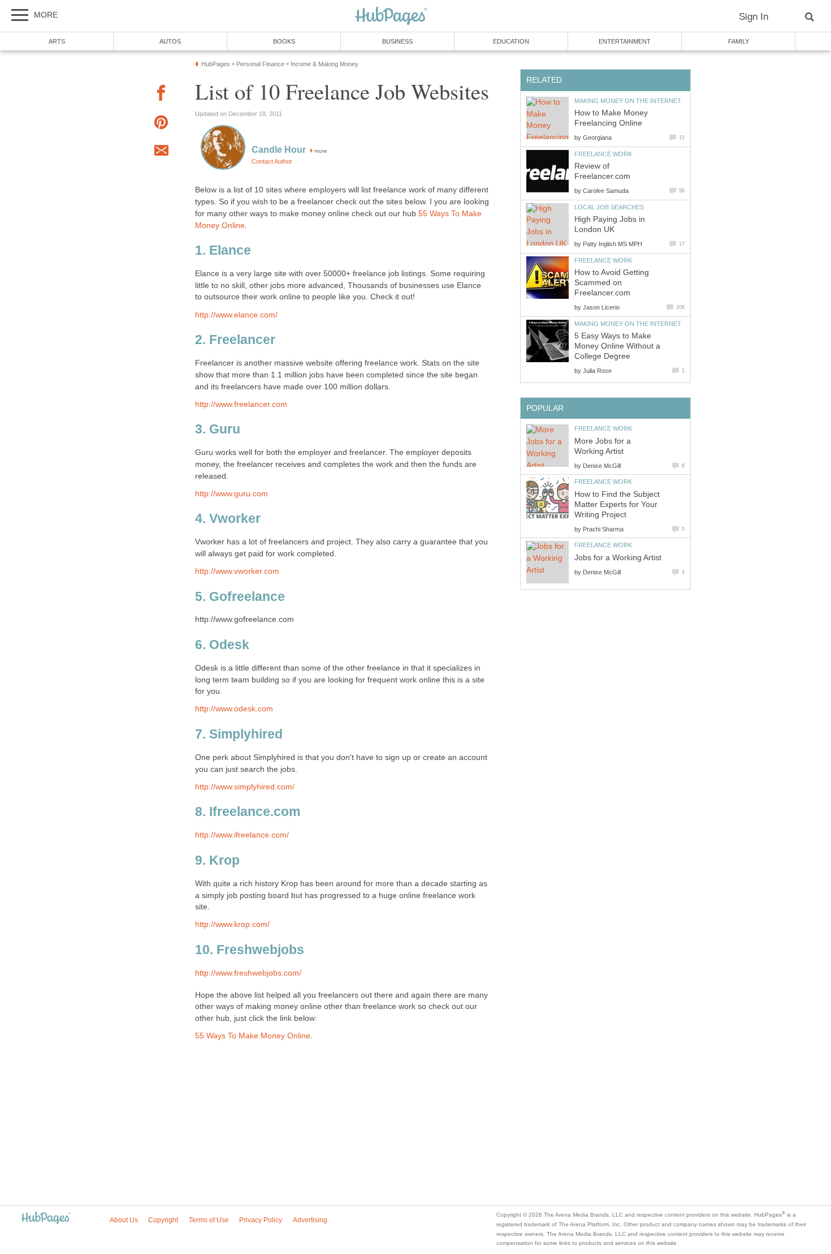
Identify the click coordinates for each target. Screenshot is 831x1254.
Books (284, 41)
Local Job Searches (609, 207)
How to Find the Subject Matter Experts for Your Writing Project (617, 504)
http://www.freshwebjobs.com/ (248, 973)
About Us (124, 1220)
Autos (170, 41)
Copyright (163, 1220)
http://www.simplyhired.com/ (245, 787)
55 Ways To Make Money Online (252, 1036)
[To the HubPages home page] (45, 1219)
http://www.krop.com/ (232, 924)
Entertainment (625, 41)
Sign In (753, 16)
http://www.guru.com (231, 493)
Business (397, 41)
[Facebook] (161, 94)
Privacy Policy (260, 1220)
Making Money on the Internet (627, 100)
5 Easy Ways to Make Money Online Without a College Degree (617, 346)
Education (511, 41)
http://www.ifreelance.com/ (242, 835)
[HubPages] (391, 17)
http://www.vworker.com (237, 571)
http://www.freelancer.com (241, 404)
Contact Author (272, 161)
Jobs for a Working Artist (617, 557)
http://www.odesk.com (234, 709)
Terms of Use (209, 1220)
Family (738, 41)
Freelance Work (603, 154)
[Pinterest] (161, 124)
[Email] (161, 152)
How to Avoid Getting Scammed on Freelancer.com (611, 282)
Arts (57, 41)
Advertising (310, 1220)
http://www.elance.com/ (236, 315)
